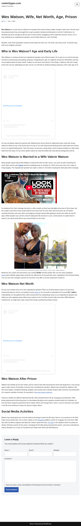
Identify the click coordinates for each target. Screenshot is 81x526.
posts (3, 275)
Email (31, 450)
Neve (31, 524)
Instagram (40, 420)
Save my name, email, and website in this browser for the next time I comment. (33, 485)
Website (56, 450)
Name (7, 450)
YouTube (51, 422)
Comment (8, 458)
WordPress (47, 524)
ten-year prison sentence (43, 392)
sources (37, 292)
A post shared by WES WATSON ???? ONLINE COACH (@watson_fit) (28, 136)
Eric (4, 21)
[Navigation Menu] (77, 4)
